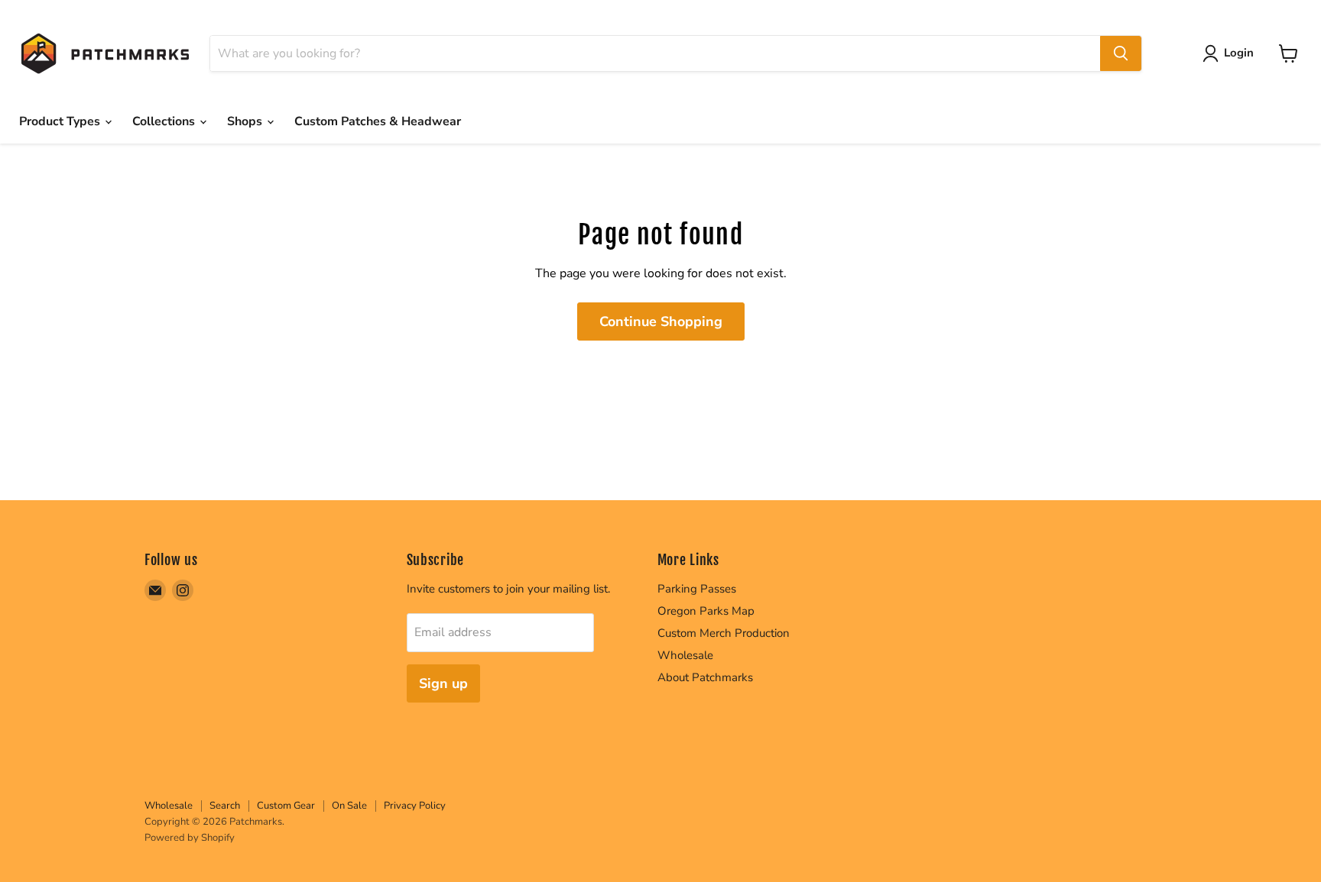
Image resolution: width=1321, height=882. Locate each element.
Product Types (61, 121)
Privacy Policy (415, 806)
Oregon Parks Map (706, 611)
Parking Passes (696, 588)
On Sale (349, 806)
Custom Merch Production (723, 633)
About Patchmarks (705, 677)
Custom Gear (286, 806)
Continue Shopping (660, 321)
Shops (246, 121)
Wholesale (685, 655)
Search (224, 806)
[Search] (1120, 53)
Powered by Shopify (189, 838)
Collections (165, 121)
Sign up (443, 683)
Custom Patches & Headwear (377, 121)
